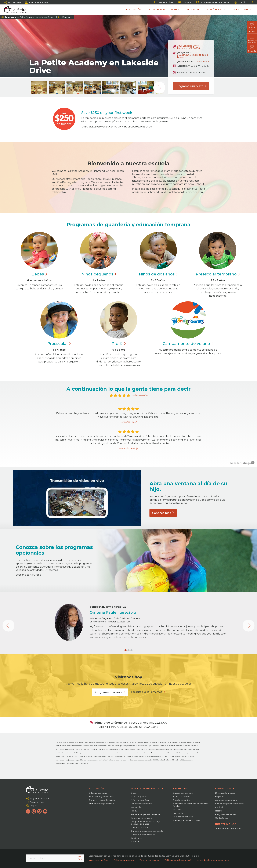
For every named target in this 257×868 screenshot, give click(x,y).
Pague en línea (166, 2)
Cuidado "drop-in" (139, 827)
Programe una (189, 86)
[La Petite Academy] (14, 9)
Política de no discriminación (178, 860)
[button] (125, 650)
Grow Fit (135, 841)
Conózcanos (216, 9)
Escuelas (193, 9)
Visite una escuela (181, 796)
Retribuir (219, 807)
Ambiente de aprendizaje (101, 803)
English (242, 2)
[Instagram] (34, 811)
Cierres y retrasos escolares (186, 820)
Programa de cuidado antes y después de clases (145, 822)
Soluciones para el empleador (214, 2)
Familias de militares (183, 816)
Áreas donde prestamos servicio (213, 860)
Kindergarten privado (141, 818)
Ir (57, 17)
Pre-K (134, 811)
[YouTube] (45, 811)
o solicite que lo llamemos (146, 692)
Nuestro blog (242, 9)
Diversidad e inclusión (225, 793)
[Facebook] (28, 811)
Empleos (186, 2)
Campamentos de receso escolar (147, 831)
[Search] (80, 858)
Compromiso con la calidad (102, 800)
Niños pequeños (139, 796)
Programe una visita (38, 2)
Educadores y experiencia (101, 796)
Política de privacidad (123, 860)
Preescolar (216, 274)
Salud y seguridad (181, 800)
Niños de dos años (140, 800)
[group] (39, 87)
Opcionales (136, 838)
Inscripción (178, 813)
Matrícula (177, 809)
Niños (97, 274)
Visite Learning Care (98, 860)
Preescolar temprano (141, 803)
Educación (133, 9)
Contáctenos (202, 61)
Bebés (134, 793)
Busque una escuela (183, 793)
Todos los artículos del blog (228, 828)
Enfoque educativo (98, 793)
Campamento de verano (143, 834)
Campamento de (186, 343)
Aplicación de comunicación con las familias (190, 804)
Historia (218, 811)
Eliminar (66, 17)
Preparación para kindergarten (146, 814)
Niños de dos (157, 274)
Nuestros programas (164, 9)
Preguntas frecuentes (225, 814)
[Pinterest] (39, 811)
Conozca (161, 513)
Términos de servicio (149, 860)
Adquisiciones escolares (226, 800)
